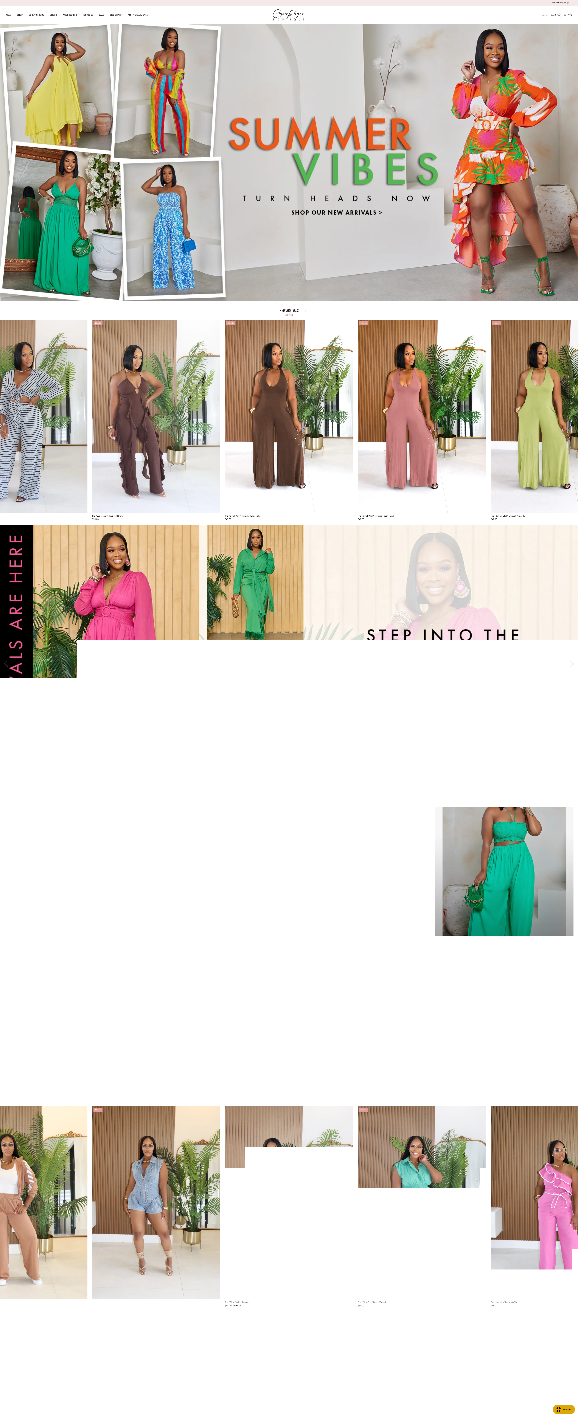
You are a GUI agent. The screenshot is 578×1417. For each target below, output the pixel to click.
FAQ (181, 1329)
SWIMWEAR (14, 1357)
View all (289, 315)
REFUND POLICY (187, 1338)
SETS (10, 1333)
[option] (289, 162)
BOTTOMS (12, 1343)
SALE (101, 14)
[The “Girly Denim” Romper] (289, 1202)
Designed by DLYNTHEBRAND (56, 1408)
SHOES (53, 14)
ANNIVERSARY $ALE (138, 14)
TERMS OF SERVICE (189, 1352)
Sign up (532, 1352)
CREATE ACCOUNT (362, 1329)
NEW (8, 14)
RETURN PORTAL (361, 1343)
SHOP (20, 14)
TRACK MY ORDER (362, 1333)
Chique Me (18, 1408)
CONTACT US (186, 1333)
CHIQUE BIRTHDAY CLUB (191, 1357)
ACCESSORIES (70, 14)
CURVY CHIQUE (36, 14)
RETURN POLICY (187, 1343)
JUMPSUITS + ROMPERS (19, 1348)
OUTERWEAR (14, 1362)
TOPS (10, 1338)
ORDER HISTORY (361, 1338)
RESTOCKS (88, 14)
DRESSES (12, 1329)
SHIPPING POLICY (188, 1348)
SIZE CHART (116, 14)
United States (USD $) (560, 2)
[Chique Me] (289, 15)
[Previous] (6, 664)
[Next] (572, 664)
